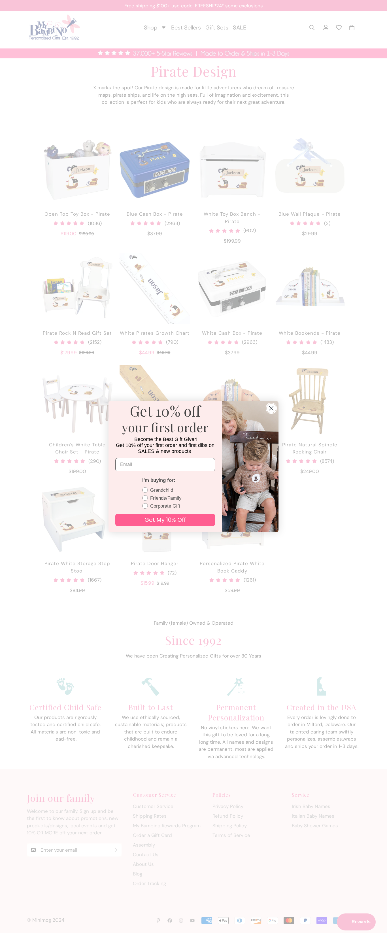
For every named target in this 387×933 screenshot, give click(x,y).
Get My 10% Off (165, 520)
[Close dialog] (271, 408)
